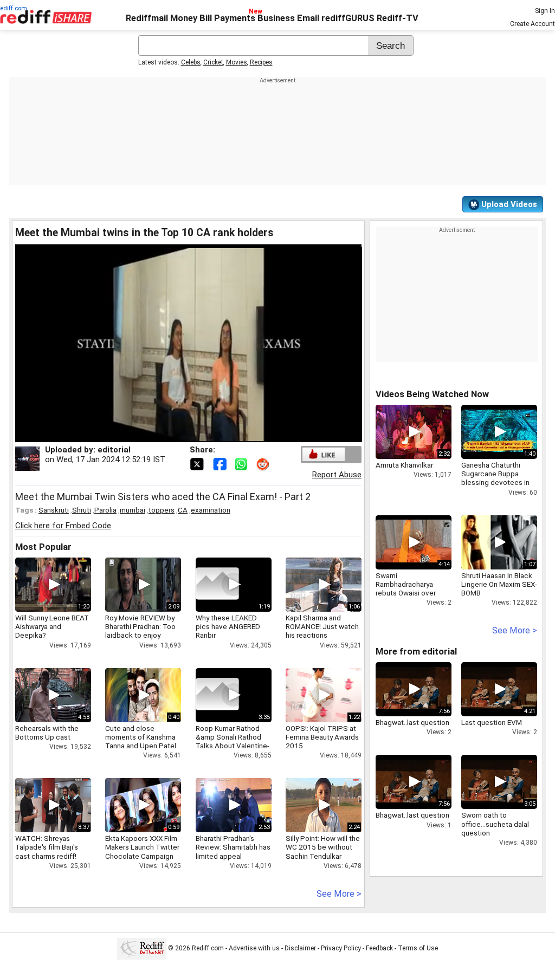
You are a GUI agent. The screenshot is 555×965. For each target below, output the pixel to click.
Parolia (105, 510)
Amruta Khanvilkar (404, 465)
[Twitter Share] (198, 463)
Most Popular (43, 547)
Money (183, 18)
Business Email (288, 18)
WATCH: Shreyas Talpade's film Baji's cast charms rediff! (46, 847)
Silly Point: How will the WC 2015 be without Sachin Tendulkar (323, 847)
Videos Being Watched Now (432, 394)
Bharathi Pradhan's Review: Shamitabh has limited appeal (233, 847)
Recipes (261, 62)
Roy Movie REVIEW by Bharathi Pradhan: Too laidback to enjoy (140, 626)
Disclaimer (300, 948)
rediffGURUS (348, 18)
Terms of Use (418, 948)
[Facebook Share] (220, 463)
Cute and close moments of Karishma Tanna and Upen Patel (140, 737)
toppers (162, 510)
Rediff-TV (397, 18)
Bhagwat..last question (412, 722)
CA (183, 510)
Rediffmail (147, 18)
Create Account (532, 24)
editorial (114, 450)
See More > (339, 894)
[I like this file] (323, 454)
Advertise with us (254, 948)
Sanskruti (53, 510)
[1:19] (217, 584)
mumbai (132, 510)
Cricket (213, 62)
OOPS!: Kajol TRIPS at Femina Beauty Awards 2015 (322, 737)
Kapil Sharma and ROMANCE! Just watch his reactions (322, 626)
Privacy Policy (341, 948)
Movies (236, 62)
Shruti (81, 510)
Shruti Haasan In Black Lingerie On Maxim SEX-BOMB (499, 584)
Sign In (545, 11)
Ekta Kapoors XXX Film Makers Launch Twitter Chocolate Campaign (142, 847)
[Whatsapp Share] (243, 463)
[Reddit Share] (264, 463)
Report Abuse (337, 475)
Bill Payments (227, 18)
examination (210, 510)
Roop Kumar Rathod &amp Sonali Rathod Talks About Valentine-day (232, 741)
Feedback (379, 948)
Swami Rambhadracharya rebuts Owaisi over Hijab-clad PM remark (410, 588)
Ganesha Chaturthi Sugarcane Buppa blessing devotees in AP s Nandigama (495, 478)
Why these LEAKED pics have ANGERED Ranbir (228, 626)
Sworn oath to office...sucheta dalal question (495, 824)
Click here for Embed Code (63, 525)
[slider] (176, 434)
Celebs (191, 62)
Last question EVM (491, 722)
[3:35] (217, 695)
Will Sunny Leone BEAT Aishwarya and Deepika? (52, 626)
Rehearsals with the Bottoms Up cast (47, 732)
